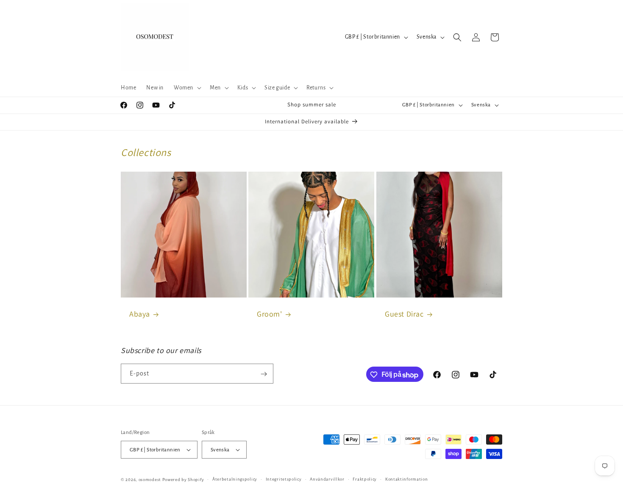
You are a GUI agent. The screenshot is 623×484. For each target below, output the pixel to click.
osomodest (150, 479)
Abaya (139, 314)
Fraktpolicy (365, 479)
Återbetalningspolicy (234, 479)
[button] (187, 88)
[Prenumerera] (263, 374)
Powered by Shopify (183, 479)
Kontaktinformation (406, 479)
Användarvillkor (327, 479)
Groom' (269, 314)
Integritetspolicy (284, 479)
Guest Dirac (404, 314)
